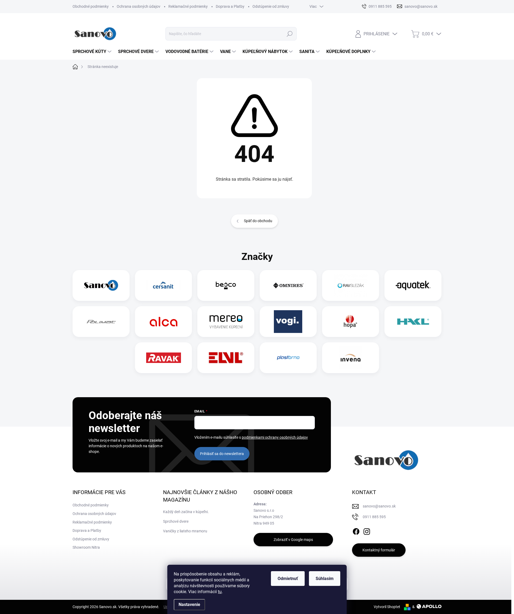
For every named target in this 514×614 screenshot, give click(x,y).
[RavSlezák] (351, 285)
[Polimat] (101, 321)
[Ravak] (163, 357)
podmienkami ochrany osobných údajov (275, 437)
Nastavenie (189, 604)
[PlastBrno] (288, 357)
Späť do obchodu (258, 221)
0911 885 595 (374, 517)
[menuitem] (93, 52)
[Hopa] (350, 321)
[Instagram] (367, 530)
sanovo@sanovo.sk (379, 506)
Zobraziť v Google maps (293, 539)
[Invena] (350, 357)
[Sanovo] (101, 285)
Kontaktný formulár (378, 550)
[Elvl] (226, 357)
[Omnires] (288, 285)
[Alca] (163, 321)
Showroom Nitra (86, 547)
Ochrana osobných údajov (138, 6)
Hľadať (290, 34)
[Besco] (225, 285)
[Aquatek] (413, 285)
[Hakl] (413, 321)
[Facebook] (356, 530)
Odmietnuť (288, 578)
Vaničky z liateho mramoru (185, 531)
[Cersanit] (163, 285)
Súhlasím (325, 578)
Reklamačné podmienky (188, 6)
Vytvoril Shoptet (387, 607)
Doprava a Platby (230, 6)
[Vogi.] (288, 321)
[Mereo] (226, 321)
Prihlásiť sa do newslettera (222, 454)
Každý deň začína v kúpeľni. (186, 512)
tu (220, 591)
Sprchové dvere (175, 521)
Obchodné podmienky (91, 6)
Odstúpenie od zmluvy (270, 6)
